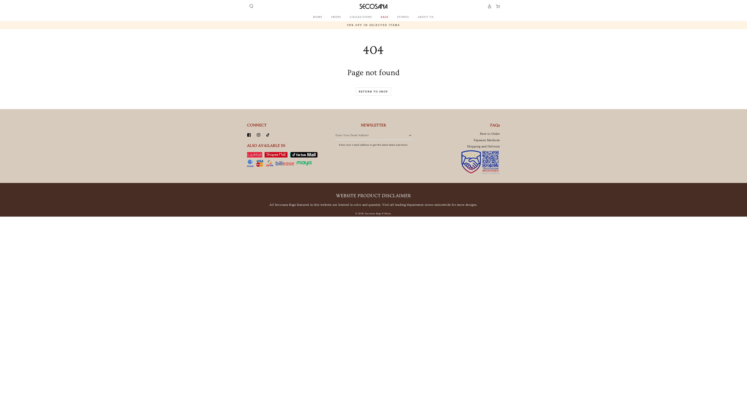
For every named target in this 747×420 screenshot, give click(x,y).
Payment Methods (487, 140)
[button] (251, 6)
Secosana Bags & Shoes (378, 213)
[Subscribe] (410, 135)
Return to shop (373, 91)
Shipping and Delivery (483, 146)
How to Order (490, 134)
